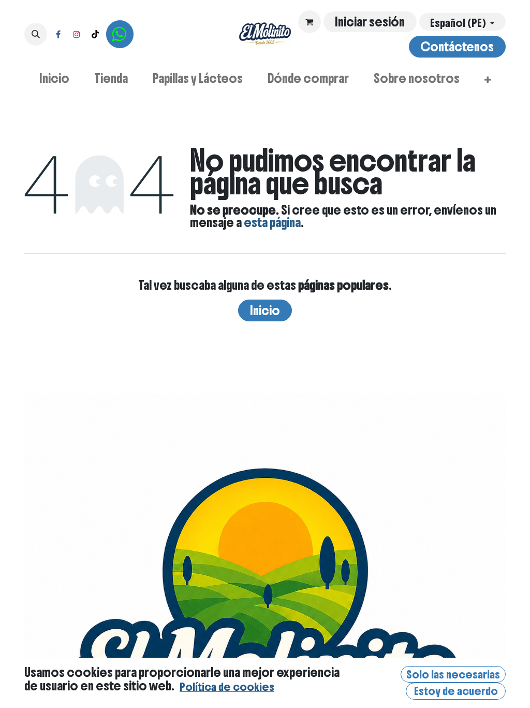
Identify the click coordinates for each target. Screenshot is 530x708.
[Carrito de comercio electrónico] (309, 21)
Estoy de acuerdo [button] (456, 691)
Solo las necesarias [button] (453, 675)
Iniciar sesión (370, 22)
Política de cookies (227, 687)
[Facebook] (58, 34)
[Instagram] (76, 34)
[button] (35, 34)
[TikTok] (95, 34)
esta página (272, 222)
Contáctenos (457, 46)
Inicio (265, 310)
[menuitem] (54, 78)
